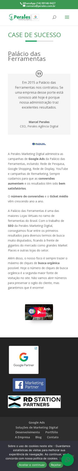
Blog (38, 437)
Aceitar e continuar (32, 464)
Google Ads (37, 422)
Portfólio (51, 432)
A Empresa (22, 437)
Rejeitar (56, 464)
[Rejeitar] (73, 456)
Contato (53, 437)
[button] (67, 460)
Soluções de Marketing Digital (37, 427)
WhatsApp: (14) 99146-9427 (39, 3)
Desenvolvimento (27, 432)
